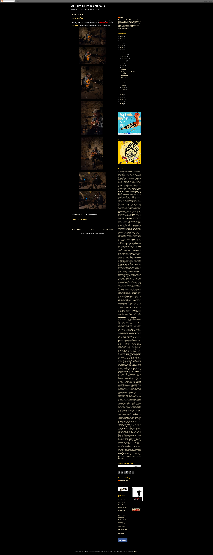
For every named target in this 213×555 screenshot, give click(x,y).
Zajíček (134, 452)
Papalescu (139, 360)
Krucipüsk (123, 304)
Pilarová (120, 368)
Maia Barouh (121, 325)
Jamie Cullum (137, 279)
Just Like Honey (128, 290)
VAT (130, 432)
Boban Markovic (126, 197)
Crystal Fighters (136, 211)
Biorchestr (130, 193)
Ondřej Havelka (131, 355)
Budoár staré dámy (132, 200)
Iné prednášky (124, 480)
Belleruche (125, 188)
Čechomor (126, 214)
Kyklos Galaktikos (122, 308)
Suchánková (120, 403)
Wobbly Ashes (128, 446)
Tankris (133, 406)
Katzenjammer (123, 296)
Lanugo (121, 311)
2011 (121, 101)
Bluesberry (131, 196)
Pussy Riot (120, 378)
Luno (133, 322)
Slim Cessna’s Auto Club (131, 396)
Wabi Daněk (136, 442)
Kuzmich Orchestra (130, 307)
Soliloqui (139, 396)
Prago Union (121, 374)
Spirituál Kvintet (131, 400)
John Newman (130, 288)
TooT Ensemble (129, 421)
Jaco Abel (138, 276)
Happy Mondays (128, 258)
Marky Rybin (131, 329)
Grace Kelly (136, 254)
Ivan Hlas (133, 275)
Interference (134, 274)
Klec (126, 299)
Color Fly (120, 209)
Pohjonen (120, 371)
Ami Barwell (121, 513)
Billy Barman (123, 193)
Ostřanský (137, 357)
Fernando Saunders (127, 240)
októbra (124, 56)
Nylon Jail (122, 354)
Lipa (139, 315)
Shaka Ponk (126, 391)
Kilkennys (136, 296)
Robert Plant (123, 382)
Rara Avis (139, 379)
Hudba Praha (122, 265)
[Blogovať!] (91, 214)
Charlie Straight (130, 267)
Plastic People (121, 370)
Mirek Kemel (125, 336)
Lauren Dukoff (122, 504)
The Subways (129, 415)
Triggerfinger (121, 425)
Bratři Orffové (132, 198)
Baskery (126, 185)
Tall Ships (122, 406)
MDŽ (139, 330)
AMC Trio (127, 175)
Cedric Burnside (131, 205)
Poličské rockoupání (123, 373)
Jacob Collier (121, 278)
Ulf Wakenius (137, 428)
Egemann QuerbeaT (122, 232)
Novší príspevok (76, 229)
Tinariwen (120, 419)
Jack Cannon (131, 276)
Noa (140, 351)
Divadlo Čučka (137, 224)
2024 (121, 36)
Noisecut (127, 353)
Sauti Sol (121, 388)
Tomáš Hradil (134, 419)
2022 (121, 40)
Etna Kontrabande (122, 236)
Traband (123, 69)
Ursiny (138, 429)
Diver (121, 225)
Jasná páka (137, 283)
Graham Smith (122, 519)
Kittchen (120, 299)
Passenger (129, 361)
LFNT (121, 315)
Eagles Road (133, 231)
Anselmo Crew (123, 178)
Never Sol (122, 350)
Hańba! (121, 258)
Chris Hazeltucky (128, 270)
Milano (130, 334)
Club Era (130, 208)
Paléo (133, 360)
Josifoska (137, 288)
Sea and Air (134, 388)
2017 (121, 47)
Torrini (119, 422)
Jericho (124, 285)
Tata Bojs (139, 406)
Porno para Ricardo (135, 372)
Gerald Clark (127, 250)
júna (123, 65)
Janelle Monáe (127, 282)
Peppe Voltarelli (135, 362)
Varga (126, 432)
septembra (125, 58)
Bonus (119, 198)
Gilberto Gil (131, 251)
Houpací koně (123, 264)
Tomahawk (126, 419)
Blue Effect (133, 194)
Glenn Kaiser (137, 253)
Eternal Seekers (136, 235)
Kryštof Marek (131, 304)
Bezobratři (132, 191)
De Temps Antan (138, 218)
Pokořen (126, 371)
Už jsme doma (122, 431)
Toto (124, 422)
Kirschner (137, 297)
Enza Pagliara (129, 233)
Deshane (138, 221)
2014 (121, 94)
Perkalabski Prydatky (122, 364)
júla (123, 63)
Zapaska (120, 453)
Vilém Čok (122, 436)
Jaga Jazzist (128, 278)
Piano (125, 367)
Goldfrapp (120, 254)
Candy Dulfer (138, 201)
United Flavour (132, 429)
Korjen (119, 301)
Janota (140, 282)
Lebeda (133, 313)
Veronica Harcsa (128, 434)
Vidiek (135, 435)
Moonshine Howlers (128, 340)
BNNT (119, 197)
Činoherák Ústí (138, 214)
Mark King (124, 329)
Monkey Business (128, 339)
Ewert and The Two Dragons (130, 237)
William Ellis (121, 533)
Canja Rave (122, 203)
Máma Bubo (137, 325)
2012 (121, 99)
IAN (128, 271)
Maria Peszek (137, 326)
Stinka (126, 402)
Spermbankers (123, 400)
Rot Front (134, 384)
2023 (121, 38)
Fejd (121, 240)
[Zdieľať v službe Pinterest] (96, 214)
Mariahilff (120, 327)
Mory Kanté (139, 341)
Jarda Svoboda (128, 283)
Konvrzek (120, 300)
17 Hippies (120, 171)
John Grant (122, 288)
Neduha (125, 348)
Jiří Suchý (123, 82)
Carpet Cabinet (129, 204)
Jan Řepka (121, 281)
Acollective (120, 173)
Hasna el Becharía (137, 258)
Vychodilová (120, 442)
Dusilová (130, 229)
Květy (137, 307)
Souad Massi (133, 399)
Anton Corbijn (121, 526)
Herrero (130, 261)
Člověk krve (122, 215)
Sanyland (139, 386)
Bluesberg (125, 196)
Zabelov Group (127, 452)
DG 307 (129, 222)
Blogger (135, 551)
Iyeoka (138, 275)
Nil (133, 351)
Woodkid (120, 447)
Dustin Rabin (121, 510)
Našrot (128, 347)
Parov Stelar (122, 361)
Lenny (138, 313)
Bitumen (120, 194)
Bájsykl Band (134, 182)
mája (123, 67)
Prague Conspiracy (130, 374)
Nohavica (122, 353)
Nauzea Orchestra (136, 347)
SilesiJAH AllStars (121, 395)
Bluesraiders (137, 196)
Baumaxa (136, 185)
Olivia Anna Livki (121, 355)
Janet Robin (134, 282)
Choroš (120, 270)
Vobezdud (131, 439)
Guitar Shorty (121, 257)
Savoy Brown (127, 388)
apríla (123, 85)
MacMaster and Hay (135, 323)
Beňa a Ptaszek (132, 188)
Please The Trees (133, 370)
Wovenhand (127, 449)
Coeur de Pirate (136, 208)
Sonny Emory (122, 399)
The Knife (130, 411)
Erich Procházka (127, 235)
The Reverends (135, 414)
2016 (121, 49)
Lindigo (134, 315)
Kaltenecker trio (126, 292)
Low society (138, 319)
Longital (125, 319)
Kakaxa (119, 292)
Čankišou (120, 214)
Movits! (121, 343)
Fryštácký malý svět (135, 246)
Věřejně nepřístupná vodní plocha (125, 435)
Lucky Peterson (125, 322)
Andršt (121, 177)
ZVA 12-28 (129, 456)
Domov (92, 229)
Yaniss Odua (133, 450)
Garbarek (126, 249)
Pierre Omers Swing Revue (134, 367)
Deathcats (130, 219)
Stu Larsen (137, 402)
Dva (136, 229)
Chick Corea (129, 268)
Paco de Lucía (127, 360)
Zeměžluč (136, 453)
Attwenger (120, 182)
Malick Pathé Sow (129, 325)
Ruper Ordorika (127, 385)
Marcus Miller (129, 326)
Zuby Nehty (123, 456)
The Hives (139, 410)
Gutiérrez (128, 257)
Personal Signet (132, 364)
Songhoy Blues (138, 397)
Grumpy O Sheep (136, 256)
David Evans (137, 217)
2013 (121, 97)
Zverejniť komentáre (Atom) (97, 233)
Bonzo (125, 198)
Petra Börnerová (133, 365)
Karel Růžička (135, 293)
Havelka (122, 260)
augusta (124, 60)
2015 (121, 52)
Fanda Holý (130, 239)
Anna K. (139, 177)
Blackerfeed (126, 194)
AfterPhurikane (137, 173)
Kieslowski (130, 296)
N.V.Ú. (132, 346)
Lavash (120, 313)
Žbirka (138, 456)
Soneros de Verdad (129, 397)
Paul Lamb (126, 363)
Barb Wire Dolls (138, 183)
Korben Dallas (136, 300)
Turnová (128, 427)
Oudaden (120, 360)
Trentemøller (136, 424)
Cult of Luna (128, 212)
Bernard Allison (129, 189)
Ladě (140, 310)
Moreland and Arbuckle (123, 342)
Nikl (123, 351)
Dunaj (133, 228)
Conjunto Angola (121, 211)
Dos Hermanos (127, 226)
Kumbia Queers (126, 306)
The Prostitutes (126, 414)
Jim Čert (138, 285)
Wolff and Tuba (136, 446)
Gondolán (127, 254)
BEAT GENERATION (125, 482)
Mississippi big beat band (134, 336)
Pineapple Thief (127, 368)
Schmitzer (125, 393)
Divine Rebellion (128, 225)
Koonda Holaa (128, 300)
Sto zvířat (131, 402)
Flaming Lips (138, 242)
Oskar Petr (129, 357)
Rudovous (120, 385)
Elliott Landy (121, 502)
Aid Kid (134, 174)
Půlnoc (138, 377)
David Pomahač (128, 218)
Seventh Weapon (124, 389)
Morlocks (133, 341)
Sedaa (139, 388)
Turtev (133, 426)
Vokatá (137, 439)
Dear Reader (123, 219)
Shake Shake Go (135, 391)
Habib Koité (133, 257)
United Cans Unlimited (122, 429)
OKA (128, 354)
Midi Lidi (137, 333)
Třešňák (137, 425)
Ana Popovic (138, 175)
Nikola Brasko (124, 77)
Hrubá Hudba (138, 264)
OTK (139, 358)
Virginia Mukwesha (130, 436)
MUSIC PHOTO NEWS (87, 6)
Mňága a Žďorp (126, 337)
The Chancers (123, 411)
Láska (138, 311)
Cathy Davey (138, 204)
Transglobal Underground (124, 424)
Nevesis (129, 350)
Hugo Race (137, 265)
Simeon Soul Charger (131, 395)
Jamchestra (130, 279)
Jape (121, 283)
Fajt (124, 239)
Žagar (134, 456)
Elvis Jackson (121, 233)
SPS (137, 400)
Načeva (137, 346)
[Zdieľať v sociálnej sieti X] (92, 214)
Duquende (124, 229)
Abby (131, 171)
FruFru (119, 246)
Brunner (124, 200)
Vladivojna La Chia (133, 438)
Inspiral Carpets (127, 274)
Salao (124, 386)
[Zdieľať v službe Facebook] (94, 214)
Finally (119, 242)
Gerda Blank (136, 250)
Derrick (132, 221)
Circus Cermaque (128, 207)
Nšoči (140, 353)
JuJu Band (120, 289)
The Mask (136, 411)
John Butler (139, 286)
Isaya (128, 275)
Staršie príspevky (108, 229)
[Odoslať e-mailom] (89, 214)
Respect (139, 381)
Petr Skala (139, 364)
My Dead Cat (121, 344)
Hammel (139, 257)
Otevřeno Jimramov (130, 358)
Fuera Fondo (121, 247)
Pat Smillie (135, 361)
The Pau (133, 413)
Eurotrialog (130, 236)
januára (124, 92)
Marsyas (138, 329)
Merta (135, 332)
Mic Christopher (129, 333)
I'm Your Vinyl (121, 271)
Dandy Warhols (129, 217)
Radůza (133, 379)
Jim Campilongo (131, 285)
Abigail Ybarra (137, 171)
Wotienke (120, 449)
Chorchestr (137, 268)
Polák (132, 371)
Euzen (135, 236)
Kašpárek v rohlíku (132, 294)
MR (125, 343)
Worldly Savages (135, 447)
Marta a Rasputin (121, 330)
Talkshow (139, 404)
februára (124, 89)
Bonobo (138, 197)
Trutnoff (130, 425)
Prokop (121, 377)
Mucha (129, 343)
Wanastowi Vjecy (132, 443)
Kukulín (119, 306)
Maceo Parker (127, 323)
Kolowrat (137, 299)
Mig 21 (119, 334)
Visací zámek (138, 436)
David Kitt (120, 218)
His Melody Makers (124, 263)
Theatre (127, 417)
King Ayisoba (130, 297)
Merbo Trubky (129, 332)
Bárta (121, 185)
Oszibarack (120, 358)
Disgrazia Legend (127, 224)
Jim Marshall (121, 499)
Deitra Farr (126, 221)
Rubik (138, 384)
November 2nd (134, 353)
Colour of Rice (127, 209)
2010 (121, 104)
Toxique (130, 422)
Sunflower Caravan (131, 403)
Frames (121, 243)
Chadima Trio (121, 267)
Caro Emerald (121, 204)
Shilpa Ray (137, 392)
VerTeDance (137, 434)
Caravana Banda (130, 203)
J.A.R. (119, 276)
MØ (133, 337)
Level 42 (139, 314)
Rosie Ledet (127, 384)
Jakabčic (124, 279)
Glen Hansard (129, 253)
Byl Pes (132, 201)
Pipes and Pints (136, 368)
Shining (119, 393)
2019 (121, 45)
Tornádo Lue (137, 421)
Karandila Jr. (121, 293)
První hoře (127, 377)
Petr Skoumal (123, 365)
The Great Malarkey (131, 410)
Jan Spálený (128, 281)
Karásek (128, 293)
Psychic (133, 377)
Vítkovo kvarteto (123, 438)
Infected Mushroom (132, 272)
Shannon (120, 392)
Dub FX (135, 226)
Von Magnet (125, 440)
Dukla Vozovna (127, 228)
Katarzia (139, 294)
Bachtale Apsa (127, 182)
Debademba (137, 219)
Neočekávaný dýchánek (135, 349)
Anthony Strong (131, 178)
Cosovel (129, 211)
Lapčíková (127, 311)
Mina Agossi (135, 334)
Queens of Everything (129, 378)
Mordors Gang (137, 340)
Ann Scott (134, 177)
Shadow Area (133, 389)
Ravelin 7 (121, 381)
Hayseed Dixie (129, 260)
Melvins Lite (120, 332)
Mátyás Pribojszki (131, 330)
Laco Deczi (134, 310)
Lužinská (120, 323)
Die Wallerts (135, 222)
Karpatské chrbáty (122, 294)
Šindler (134, 404)
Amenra (132, 175)
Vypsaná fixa (128, 442)
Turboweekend (121, 426)
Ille (138, 271)
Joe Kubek (132, 286)
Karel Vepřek (124, 75)
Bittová (136, 193)
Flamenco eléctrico (130, 242)
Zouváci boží (134, 454)
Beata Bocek (132, 186)
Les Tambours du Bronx (123, 314)
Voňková (137, 440)
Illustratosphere (121, 272)
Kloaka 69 (131, 299)
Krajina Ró (131, 301)
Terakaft (128, 407)
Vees (140, 432)
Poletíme (137, 371)
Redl (134, 381)
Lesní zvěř (133, 314)
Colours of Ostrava (136, 209)
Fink (124, 242)
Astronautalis (124, 181)
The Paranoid (126, 413)
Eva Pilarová (124, 80)
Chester (138, 267)
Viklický (139, 435)
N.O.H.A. (126, 346)
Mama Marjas (121, 326)
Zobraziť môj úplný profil (124, 28)
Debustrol (120, 221)
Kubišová (138, 304)
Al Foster (139, 174)
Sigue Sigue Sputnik (135, 393)
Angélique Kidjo (128, 177)
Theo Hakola (134, 417)
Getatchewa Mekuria (122, 251)
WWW (121, 450)
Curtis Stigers (136, 212)
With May (120, 446)
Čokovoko (128, 215)
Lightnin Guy (127, 315)
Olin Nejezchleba (135, 354)
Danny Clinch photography (121, 516)
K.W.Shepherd (137, 290)
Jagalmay (135, 278)
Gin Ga (138, 251)
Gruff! (128, 256)
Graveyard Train (121, 256)
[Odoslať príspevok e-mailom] (86, 214)
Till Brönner (137, 418)
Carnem (138, 203)
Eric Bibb (136, 233)
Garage (120, 249)
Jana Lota (135, 281)
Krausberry (124, 303)
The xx (136, 415)
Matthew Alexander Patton (122, 523)
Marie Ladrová (127, 327)
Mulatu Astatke (137, 343)
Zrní (140, 455)
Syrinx (130, 404)
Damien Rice (121, 217)
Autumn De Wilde (122, 507)
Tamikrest (128, 406)
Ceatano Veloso (123, 205)
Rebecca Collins (128, 381)
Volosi (119, 440)
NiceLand (135, 350)
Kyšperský (130, 308)
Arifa (137, 178)
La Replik (122, 310)
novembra (124, 54)
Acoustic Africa (128, 173)
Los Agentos (132, 319)
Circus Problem (136, 207)
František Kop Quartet (135, 244)
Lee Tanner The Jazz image (122, 530)
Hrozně (131, 264)
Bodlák (133, 197)
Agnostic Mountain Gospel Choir (124, 174)
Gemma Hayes (133, 249)
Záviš (126, 453)
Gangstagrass (137, 247)
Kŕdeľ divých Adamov (133, 303)
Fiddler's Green (136, 240)
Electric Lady (131, 232)
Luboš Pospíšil (126, 321)
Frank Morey (126, 244)
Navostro (120, 348)
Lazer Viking (126, 313)
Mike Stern (125, 334)
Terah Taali (122, 407)
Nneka (136, 351)
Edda (139, 231)
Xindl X (126, 450)
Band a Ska (124, 183)
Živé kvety (121, 458)
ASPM (135, 179)
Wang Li (125, 445)
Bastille (130, 185)
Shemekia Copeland (128, 392)
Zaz (130, 453)
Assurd (139, 179)
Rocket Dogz (132, 382)
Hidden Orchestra (137, 261)
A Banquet (126, 171)
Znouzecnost (125, 455)
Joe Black (126, 286)
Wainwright (120, 443)
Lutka (138, 322)
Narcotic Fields (121, 347)
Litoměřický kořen (125, 318)
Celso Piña (139, 205)
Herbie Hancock (123, 261)
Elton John (138, 232)
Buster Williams (126, 201)
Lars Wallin (133, 311)
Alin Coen (122, 175)
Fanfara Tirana (138, 239)
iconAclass (133, 271)
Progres (139, 375)
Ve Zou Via (134, 432)
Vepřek (121, 434)
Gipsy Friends (121, 253)
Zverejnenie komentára (79, 222)
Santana (128, 386)
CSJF (120, 212)
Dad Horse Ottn (136, 215)
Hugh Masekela (130, 265)
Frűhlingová (125, 246)
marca (123, 87)
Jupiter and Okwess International (131, 289)
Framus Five (128, 243)
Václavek (131, 431)
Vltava (124, 439)
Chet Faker (120, 268)
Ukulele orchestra (129, 428)
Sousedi (139, 399)
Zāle (139, 452)
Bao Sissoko (130, 183)
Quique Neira (122, 379)
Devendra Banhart (122, 222)
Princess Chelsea (132, 375)
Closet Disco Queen (122, 208)
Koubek (125, 302)
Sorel (128, 399)
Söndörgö (122, 397)
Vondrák (131, 440)
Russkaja (135, 385)
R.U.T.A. (128, 379)
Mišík (119, 337)
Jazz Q (119, 285)
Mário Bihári (134, 327)
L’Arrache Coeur (137, 308)
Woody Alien (127, 447)
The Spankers (121, 415)
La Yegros (128, 310)
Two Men (138, 426)
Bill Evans (138, 191)
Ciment (121, 207)
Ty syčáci (120, 428)
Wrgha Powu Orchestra (136, 449)
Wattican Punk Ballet (134, 445)
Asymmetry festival (134, 181)
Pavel (121, 17)
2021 (121, 43)
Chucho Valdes (137, 270)
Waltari (126, 443)
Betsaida (127, 191)
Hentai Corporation (137, 260)
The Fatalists (122, 410)
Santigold (134, 386)
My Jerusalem (129, 344)
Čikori (131, 214)
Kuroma (133, 306)
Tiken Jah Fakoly (129, 418)
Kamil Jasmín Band (136, 292)
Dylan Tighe (125, 231)
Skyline (122, 396)
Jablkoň (124, 276)
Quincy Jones (138, 378)
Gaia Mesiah (129, 247)
